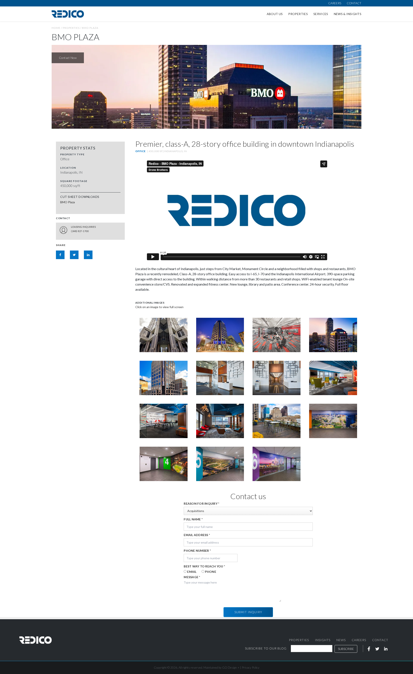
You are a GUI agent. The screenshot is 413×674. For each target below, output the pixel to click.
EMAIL (191, 571)
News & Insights (347, 14)
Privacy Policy (250, 667)
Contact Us (107, 230)
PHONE (210, 571)
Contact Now (68, 58)
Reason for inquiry (201, 503)
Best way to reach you (204, 566)
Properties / (72, 27)
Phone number (197, 550)
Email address (197, 535)
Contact (354, 3)
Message (192, 577)
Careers (334, 3)
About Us (275, 14)
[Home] (68, 14)
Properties (298, 14)
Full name (193, 519)
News (341, 640)
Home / (57, 27)
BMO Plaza (90, 27)
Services (320, 14)
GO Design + (230, 667)
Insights (322, 640)
